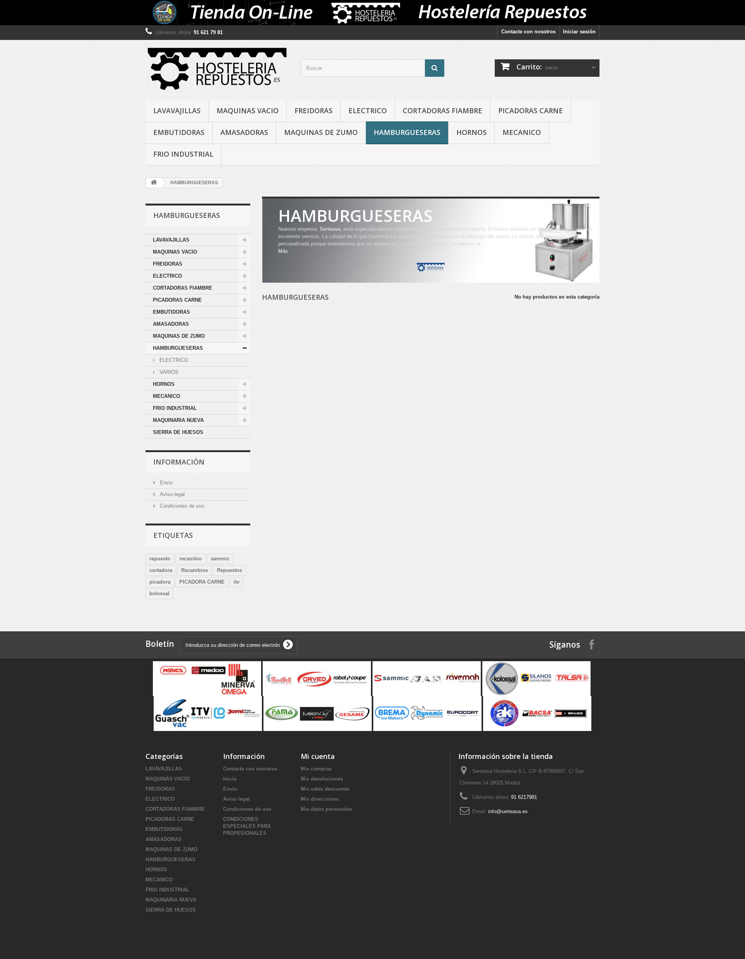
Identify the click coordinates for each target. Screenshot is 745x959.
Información (178, 462)
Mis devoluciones (322, 779)
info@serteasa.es (508, 811)
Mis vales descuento (325, 789)
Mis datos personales (326, 809)
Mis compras (316, 769)
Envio (165, 483)
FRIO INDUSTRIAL (183, 154)
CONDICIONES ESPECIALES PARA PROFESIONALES (247, 826)
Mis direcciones (320, 799)
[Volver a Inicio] (153, 183)
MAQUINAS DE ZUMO (321, 132)
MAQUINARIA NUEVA (178, 420)
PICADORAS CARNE (530, 110)
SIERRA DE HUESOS (178, 432)
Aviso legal (171, 494)
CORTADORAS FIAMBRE (442, 110)
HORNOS (471, 132)
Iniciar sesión (579, 32)
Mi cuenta (318, 756)
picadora (159, 582)
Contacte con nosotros (528, 32)
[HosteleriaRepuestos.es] (217, 68)
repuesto (159, 559)
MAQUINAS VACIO (248, 110)
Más (283, 251)
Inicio (230, 779)
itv (236, 582)
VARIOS (168, 372)
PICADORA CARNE (202, 582)
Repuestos (229, 570)
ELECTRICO (367, 110)
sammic (220, 559)
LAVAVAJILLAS (177, 110)
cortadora (160, 570)
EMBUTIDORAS (178, 132)
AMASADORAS (244, 132)
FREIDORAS (314, 110)
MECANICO (521, 132)
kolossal (159, 593)
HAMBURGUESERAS (407, 132)
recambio (190, 559)
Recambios (194, 570)
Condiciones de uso (181, 506)
